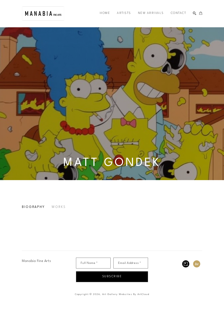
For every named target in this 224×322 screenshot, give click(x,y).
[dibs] (196, 263)
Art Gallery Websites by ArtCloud (125, 294)
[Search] (194, 13)
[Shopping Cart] (200, 13)
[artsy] (185, 263)
